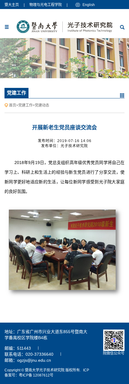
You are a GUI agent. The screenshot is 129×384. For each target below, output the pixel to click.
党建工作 (25, 105)
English (88, 5)
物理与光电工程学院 (45, 5)
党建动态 (42, 105)
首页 (12, 105)
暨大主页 (11, 5)
